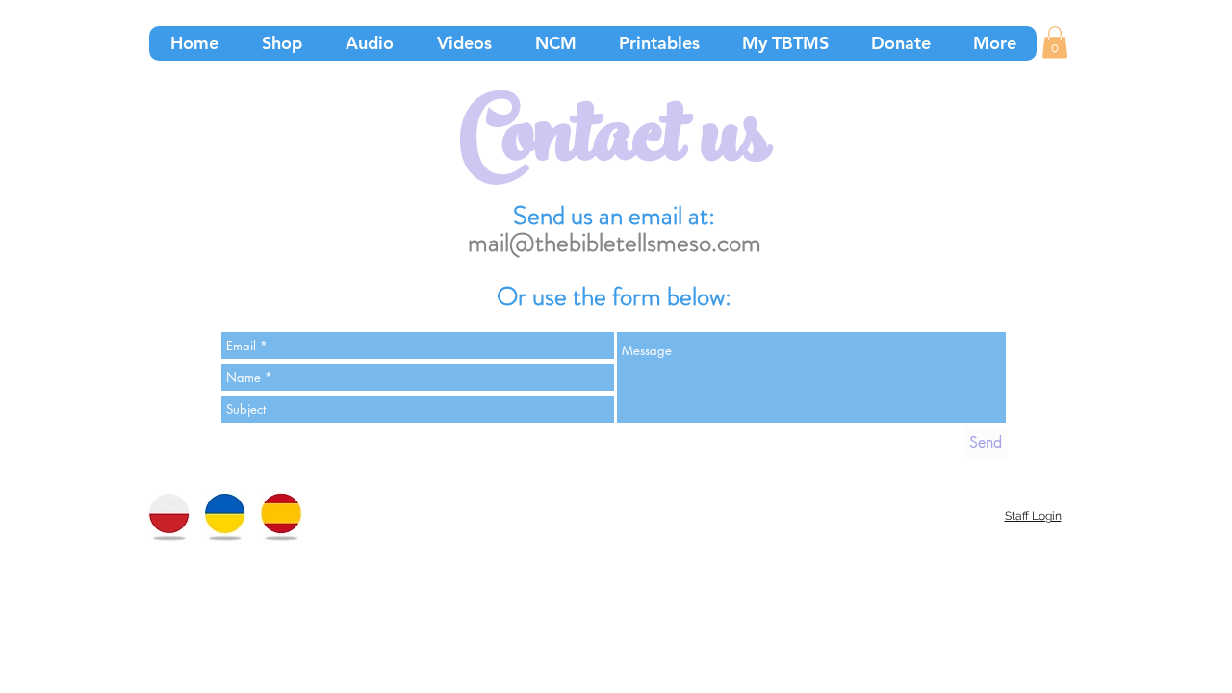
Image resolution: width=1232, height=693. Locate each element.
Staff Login (1033, 516)
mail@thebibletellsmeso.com (614, 242)
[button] (1054, 42)
